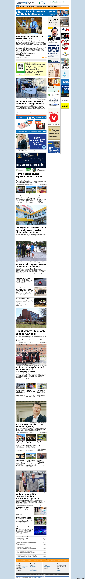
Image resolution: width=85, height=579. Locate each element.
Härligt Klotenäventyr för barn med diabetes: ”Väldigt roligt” (26, 555)
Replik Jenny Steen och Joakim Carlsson (30, 332)
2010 (38, 560)
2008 (34, 560)
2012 (41, 560)
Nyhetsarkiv (22, 8)
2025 (66, 560)
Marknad (44, 6)
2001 (21, 560)
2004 (27, 560)
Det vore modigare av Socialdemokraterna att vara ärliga (26, 552)
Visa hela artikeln (43, 184)
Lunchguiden (31, 6)
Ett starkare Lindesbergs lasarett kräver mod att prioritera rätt (27, 556)
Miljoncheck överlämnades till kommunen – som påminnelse (30, 102)
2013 (43, 560)
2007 (32, 560)
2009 (36, 560)
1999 (18, 560)
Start (17, 6)
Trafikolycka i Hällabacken (23, 278)
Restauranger (27, 8)
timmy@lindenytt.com (19, 571)
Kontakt (55, 6)
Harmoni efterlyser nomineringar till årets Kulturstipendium (26, 548)
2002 (23, 560)
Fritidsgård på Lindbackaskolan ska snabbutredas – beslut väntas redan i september (31, 229)
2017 (51, 560)
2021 (58, 560)
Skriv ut (44, 57)
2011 (40, 560)
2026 (67, 560)
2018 (53, 560)
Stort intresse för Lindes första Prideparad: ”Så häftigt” (24, 518)
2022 (60, 560)
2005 (29, 560)
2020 (56, 560)
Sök (67, 6)
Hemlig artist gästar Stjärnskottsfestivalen (29, 175)
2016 (49, 560)
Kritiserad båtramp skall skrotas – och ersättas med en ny (31, 265)
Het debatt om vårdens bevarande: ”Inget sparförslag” (24, 299)
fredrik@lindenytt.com (24, 566)
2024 (64, 560)
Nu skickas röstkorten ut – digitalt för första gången (23, 508)
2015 (47, 560)
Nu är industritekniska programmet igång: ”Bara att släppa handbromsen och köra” (24, 289)
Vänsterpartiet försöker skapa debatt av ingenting (30, 425)
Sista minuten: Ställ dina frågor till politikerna (24, 547)
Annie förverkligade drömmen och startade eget (24, 551)
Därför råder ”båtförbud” (21, 544)
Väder (31, 8)
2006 (30, 560)
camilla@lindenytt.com (24, 567)
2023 (62, 560)
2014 (45, 560)
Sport (27, 6)
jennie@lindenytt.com (33, 570)
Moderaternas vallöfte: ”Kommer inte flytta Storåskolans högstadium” (28, 496)
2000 (19, 560)
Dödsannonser (35, 8)
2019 (54, 560)
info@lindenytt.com (33, 566)
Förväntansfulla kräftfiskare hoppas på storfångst (25, 539)
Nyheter (17, 8)
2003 (25, 560)
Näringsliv (22, 6)
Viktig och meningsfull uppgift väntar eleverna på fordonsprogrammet (30, 369)
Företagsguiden (39, 6)
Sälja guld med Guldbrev (36, 577)
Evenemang (50, 6)
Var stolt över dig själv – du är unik (22, 538)
